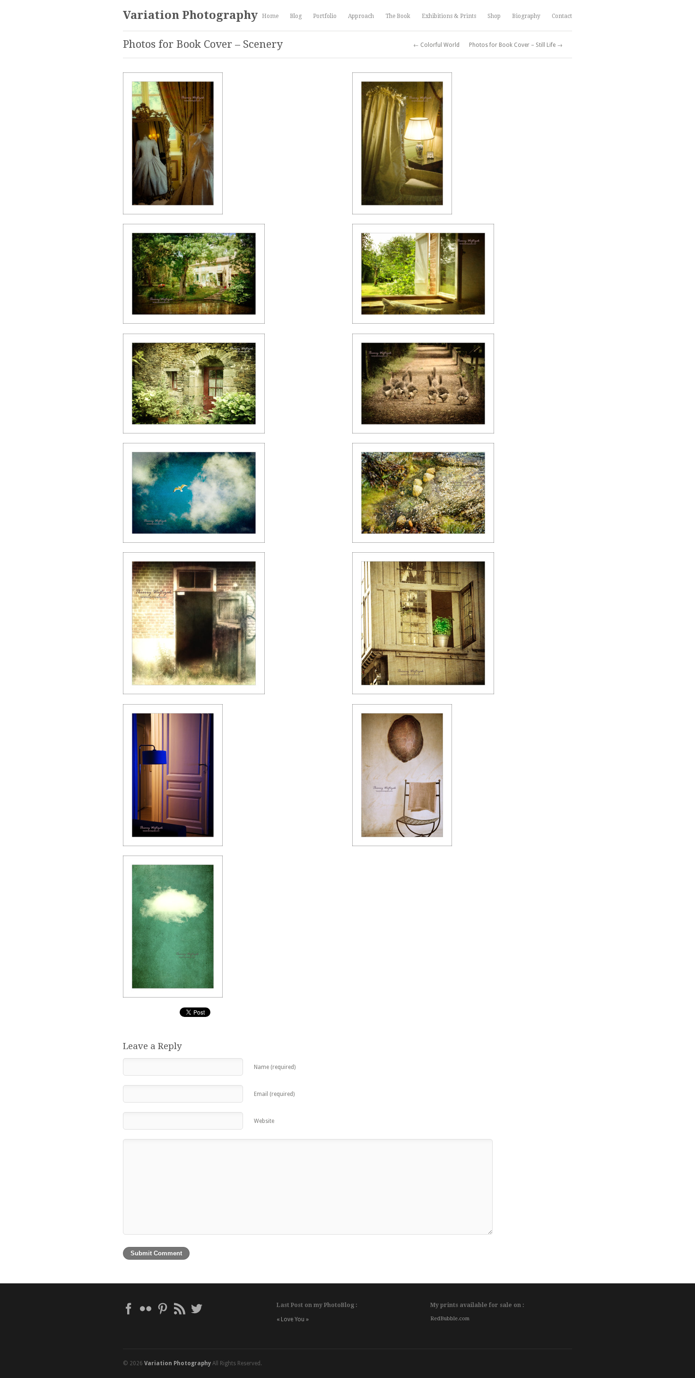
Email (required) (274, 1094)
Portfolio (325, 16)
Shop (494, 16)
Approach (361, 16)
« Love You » (293, 1319)
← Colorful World (436, 45)
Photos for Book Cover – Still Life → (516, 45)
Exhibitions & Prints (449, 16)
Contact (562, 16)
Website (264, 1121)
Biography (526, 16)
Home (270, 16)
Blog (296, 16)
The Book (397, 16)
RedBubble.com (449, 1319)
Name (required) (274, 1067)
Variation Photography (190, 15)
